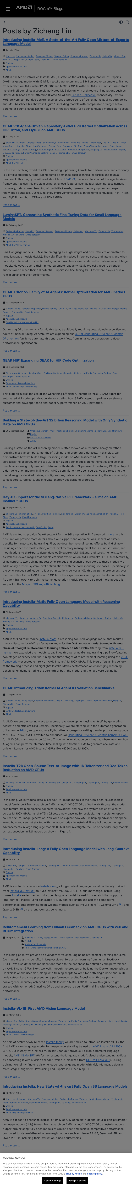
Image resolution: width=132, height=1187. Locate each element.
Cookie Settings (52, 1180)
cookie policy (94, 1173)
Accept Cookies (77, 1180)
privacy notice (74, 1173)
